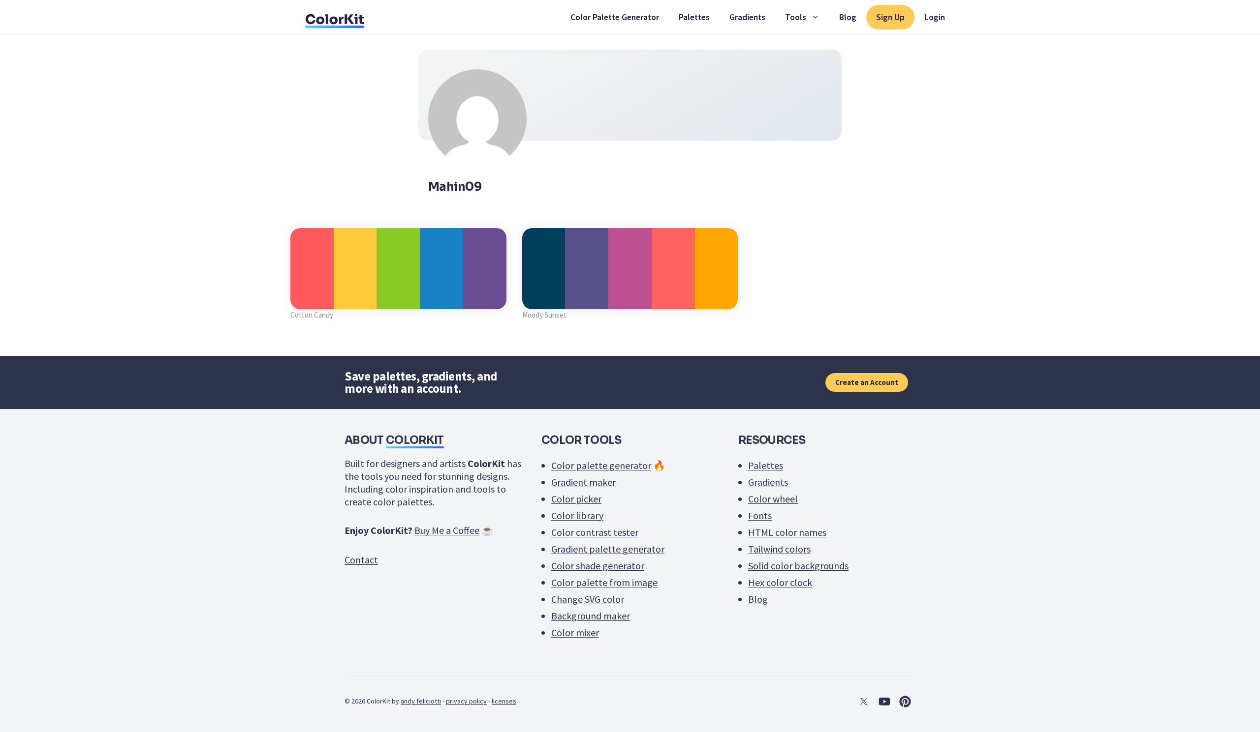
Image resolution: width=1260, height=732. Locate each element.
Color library (577, 515)
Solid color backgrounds (798, 565)
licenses (504, 701)
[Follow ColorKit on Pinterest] (905, 701)
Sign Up (890, 17)
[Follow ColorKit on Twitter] (864, 701)
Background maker (590, 616)
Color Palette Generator (614, 17)
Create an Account (866, 382)
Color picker (576, 499)
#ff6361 (673, 298)
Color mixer (575, 632)
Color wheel (773, 499)
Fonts (760, 515)
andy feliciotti (421, 701)
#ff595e (312, 298)
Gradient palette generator (607, 549)
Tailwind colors (779, 549)
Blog (847, 17)
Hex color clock (780, 582)
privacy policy (466, 701)
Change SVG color (587, 599)
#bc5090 (629, 298)
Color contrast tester (594, 532)
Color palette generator (601, 465)
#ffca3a (355, 298)
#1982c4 (441, 298)
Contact (361, 560)
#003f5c (544, 298)
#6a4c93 (485, 298)
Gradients (747, 17)
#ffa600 (716, 298)
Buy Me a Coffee (446, 530)
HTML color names (787, 532)
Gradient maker (583, 482)
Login (934, 17)
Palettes (694, 17)
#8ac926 (398, 298)
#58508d (586, 298)
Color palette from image (604, 582)
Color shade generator (597, 565)
